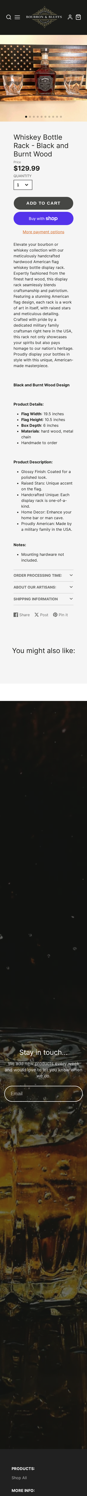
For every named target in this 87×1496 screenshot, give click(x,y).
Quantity (23, 176)
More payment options (43, 231)
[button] (26, 117)
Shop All (19, 1477)
